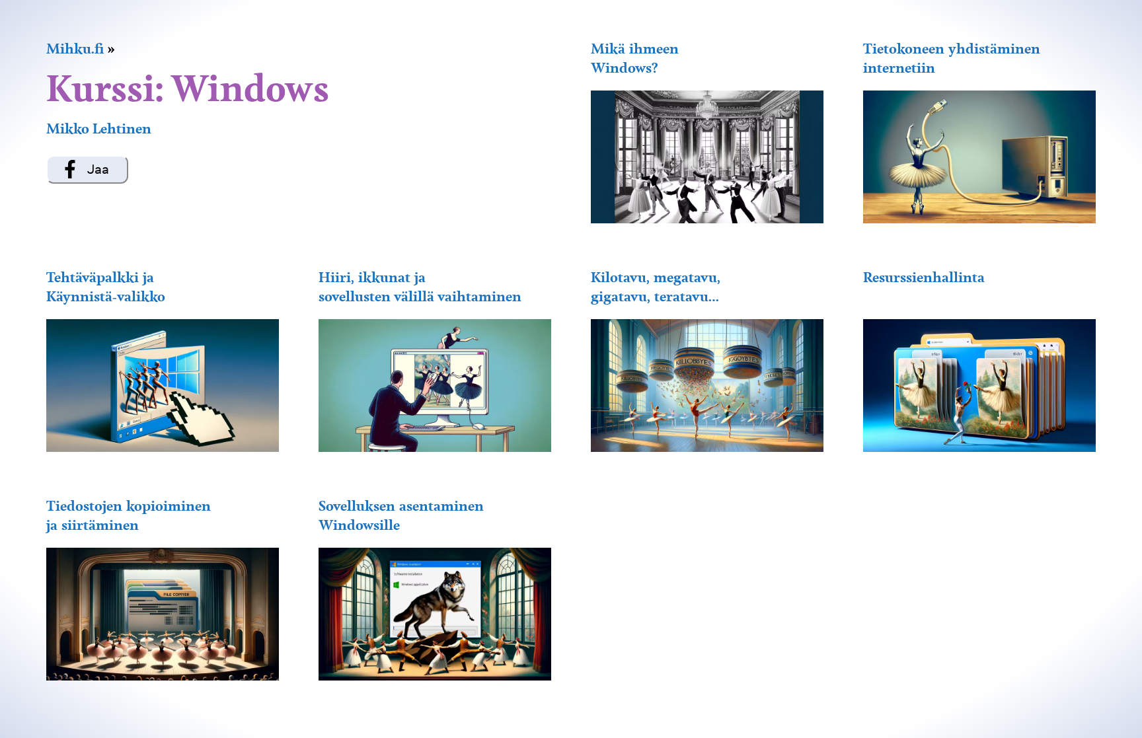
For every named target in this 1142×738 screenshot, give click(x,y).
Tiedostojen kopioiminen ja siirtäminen (128, 515)
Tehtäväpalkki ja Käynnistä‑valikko (105, 287)
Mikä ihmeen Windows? (635, 58)
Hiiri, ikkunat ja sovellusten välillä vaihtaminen (420, 287)
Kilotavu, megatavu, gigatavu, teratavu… (655, 287)
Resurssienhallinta (924, 277)
